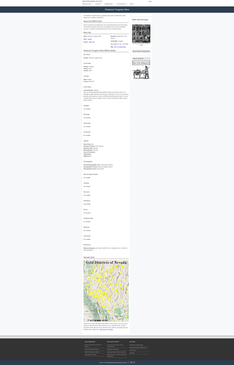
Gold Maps (131, 353)
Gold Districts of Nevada (106, 329)
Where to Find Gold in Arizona (91, 349)
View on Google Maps (120, 47)
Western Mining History (92, 1)
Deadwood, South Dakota (113, 349)
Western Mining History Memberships (138, 347)
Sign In (150, 1)
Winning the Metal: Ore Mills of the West (116, 352)
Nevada (90, 39)
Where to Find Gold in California (92, 352)
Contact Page (132, 350)
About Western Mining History (136, 344)
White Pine (92, 42)
